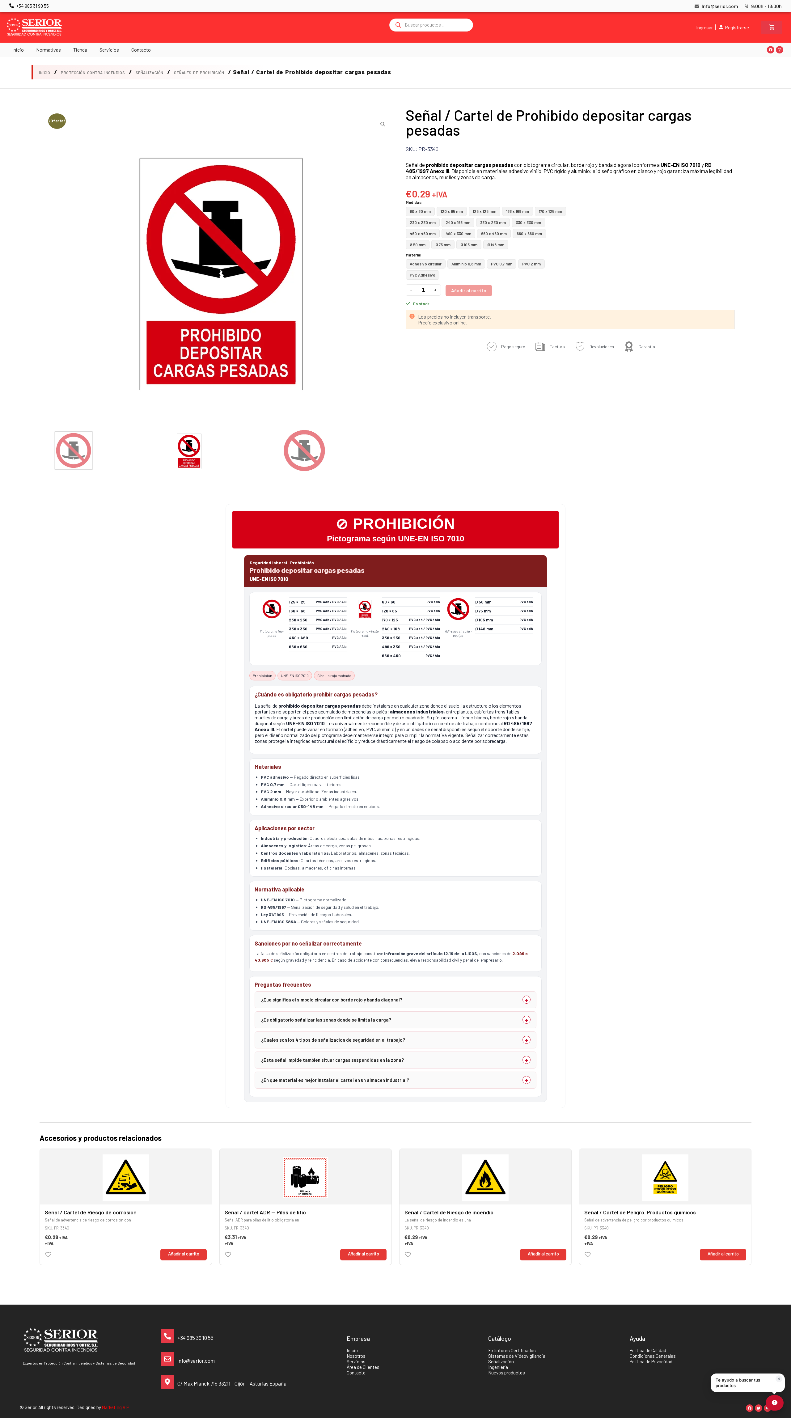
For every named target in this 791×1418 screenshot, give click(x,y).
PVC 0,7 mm (501, 263)
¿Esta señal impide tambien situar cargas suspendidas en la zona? (332, 1060)
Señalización (149, 72)
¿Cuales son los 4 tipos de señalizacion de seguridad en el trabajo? (333, 1040)
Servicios (109, 50)
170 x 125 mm (550, 211)
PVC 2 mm (531, 263)
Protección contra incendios (93, 72)
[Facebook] (770, 49)
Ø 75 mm (442, 244)
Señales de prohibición (199, 72)
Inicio (18, 50)
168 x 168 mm (517, 211)
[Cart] (771, 27)
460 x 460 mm (423, 233)
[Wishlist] (48, 1254)
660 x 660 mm (529, 233)
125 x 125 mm (484, 211)
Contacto (141, 50)
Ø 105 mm (468, 244)
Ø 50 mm (417, 244)
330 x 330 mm (528, 222)
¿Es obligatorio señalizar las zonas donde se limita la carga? (326, 1019)
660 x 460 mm (494, 233)
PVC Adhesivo (422, 275)
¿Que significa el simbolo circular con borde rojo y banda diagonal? (331, 999)
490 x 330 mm (458, 233)
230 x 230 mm (423, 222)
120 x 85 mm (452, 211)
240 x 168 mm (458, 222)
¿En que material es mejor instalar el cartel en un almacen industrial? (335, 1080)
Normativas (48, 50)
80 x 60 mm (420, 211)
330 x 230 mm (493, 222)
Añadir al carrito (468, 290)
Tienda (80, 50)
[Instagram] (779, 49)
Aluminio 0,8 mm (466, 263)
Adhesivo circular (426, 263)
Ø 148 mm (495, 244)
